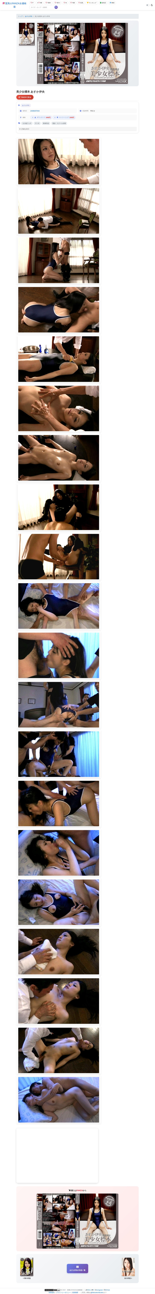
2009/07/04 (34, 111)
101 (58, 3)
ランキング (92, 3)
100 (73, 3)
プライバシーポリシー (63, 1292)
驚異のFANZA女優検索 (15, 5)
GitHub (107, 1290)
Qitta (89, 1290)
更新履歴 (75, 1292)
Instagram (99, 1290)
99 (41, 3)
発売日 (104, 3)
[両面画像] (82, 53)
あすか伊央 (28, 16)
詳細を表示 (25, 129)
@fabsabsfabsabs (97, 1292)
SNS (112, 3)
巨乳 (81, 3)
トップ (20, 16)
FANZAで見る (26, 97)
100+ (49, 3)
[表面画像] (27, 34)
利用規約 (52, 1292)
